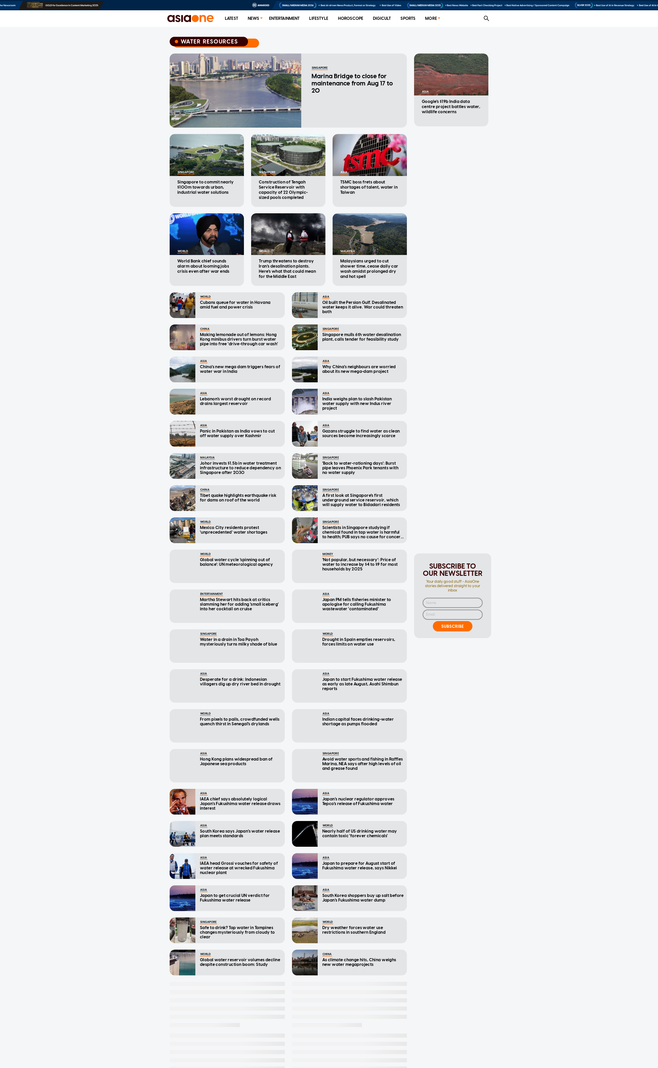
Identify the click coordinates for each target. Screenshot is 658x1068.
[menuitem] (231, 18)
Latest (231, 18)
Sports (407, 18)
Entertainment (284, 18)
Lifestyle (318, 18)
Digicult (382, 18)
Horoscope (350, 18)
